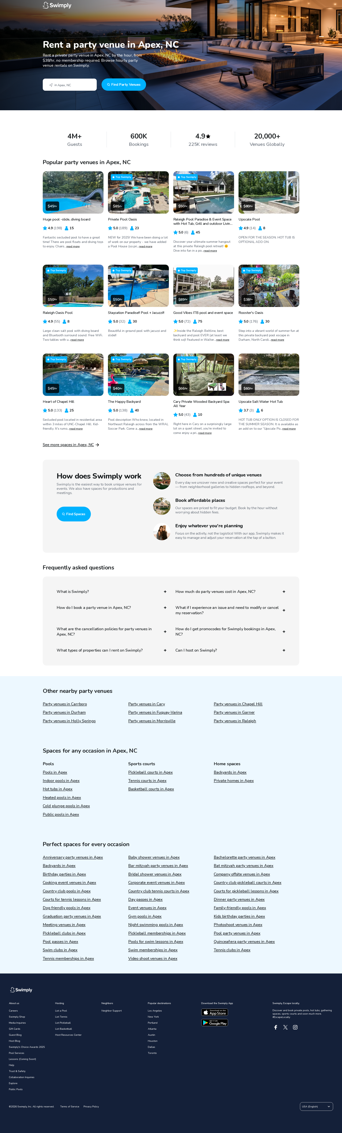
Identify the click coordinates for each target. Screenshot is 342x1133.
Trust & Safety (17, 1071)
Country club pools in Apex (66, 891)
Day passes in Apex (145, 899)
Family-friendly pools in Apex (240, 908)
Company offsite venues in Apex (242, 874)
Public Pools (16, 1089)
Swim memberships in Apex (153, 950)
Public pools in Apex (61, 814)
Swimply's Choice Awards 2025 (27, 1047)
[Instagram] (295, 1027)
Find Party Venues (125, 84)
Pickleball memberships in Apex (157, 933)
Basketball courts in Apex (151, 789)
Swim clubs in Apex (60, 950)
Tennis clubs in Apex (232, 950)
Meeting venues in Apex (64, 924)
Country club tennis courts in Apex (158, 891)
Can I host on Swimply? (196, 650)
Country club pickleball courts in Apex (247, 882)
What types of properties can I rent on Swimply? (100, 650)
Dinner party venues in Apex (239, 899)
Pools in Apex (55, 772)
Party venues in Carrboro (65, 704)
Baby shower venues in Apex (154, 857)
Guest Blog (15, 1035)
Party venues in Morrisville (151, 721)
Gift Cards (14, 1029)
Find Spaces (75, 514)
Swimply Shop (17, 1016)
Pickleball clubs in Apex (64, 933)
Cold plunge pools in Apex (66, 806)
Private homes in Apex (234, 780)
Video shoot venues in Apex (152, 958)
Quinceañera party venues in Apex (244, 941)
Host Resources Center (68, 1035)
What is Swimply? (73, 591)
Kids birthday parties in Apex (239, 916)
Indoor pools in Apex (61, 780)
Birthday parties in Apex (64, 874)
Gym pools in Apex (145, 916)
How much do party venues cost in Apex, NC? (215, 591)
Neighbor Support (112, 1010)
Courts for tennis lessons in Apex (72, 899)
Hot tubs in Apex (57, 789)
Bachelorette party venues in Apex (244, 857)
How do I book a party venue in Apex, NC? (94, 607)
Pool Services (16, 1053)
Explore (13, 1083)
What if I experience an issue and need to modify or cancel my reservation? (227, 610)
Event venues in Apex (147, 908)
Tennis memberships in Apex (68, 958)
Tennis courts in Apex (147, 780)
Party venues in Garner (234, 712)
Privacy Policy (91, 1106)
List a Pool (61, 1010)
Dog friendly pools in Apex (66, 908)
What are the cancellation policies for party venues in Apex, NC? (104, 631)
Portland (152, 1023)
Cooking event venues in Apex (69, 882)
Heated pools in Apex (62, 797)
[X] (285, 1027)
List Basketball (63, 1029)
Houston (152, 1041)
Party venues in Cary (146, 704)
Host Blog (14, 1041)
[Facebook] (276, 1027)
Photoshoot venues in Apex (238, 924)
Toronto (152, 1053)
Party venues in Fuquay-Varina (155, 712)
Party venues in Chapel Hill (238, 704)
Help (11, 1065)
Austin (151, 1035)
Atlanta (152, 1029)
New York (153, 1016)
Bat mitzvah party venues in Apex (243, 865)
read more (73, 246)
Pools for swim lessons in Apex (155, 941)
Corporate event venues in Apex (156, 882)
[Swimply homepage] (171, 5)
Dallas (151, 1047)
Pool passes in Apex (60, 941)
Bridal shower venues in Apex (155, 874)
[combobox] (70, 85)
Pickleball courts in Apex (150, 772)
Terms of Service (69, 1106)
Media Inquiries (17, 1023)
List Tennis (61, 1016)
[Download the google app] (214, 1022)
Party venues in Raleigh (235, 721)
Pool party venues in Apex (237, 933)
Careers (13, 1010)
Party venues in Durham (64, 712)
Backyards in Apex (230, 772)
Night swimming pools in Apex (155, 924)
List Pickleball (63, 1023)
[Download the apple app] (214, 1012)
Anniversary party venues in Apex (73, 857)
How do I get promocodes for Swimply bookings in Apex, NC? (225, 631)
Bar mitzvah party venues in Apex (158, 865)
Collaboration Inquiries (21, 1077)
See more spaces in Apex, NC (68, 444)
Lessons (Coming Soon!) (22, 1059)
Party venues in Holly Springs (69, 721)
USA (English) (310, 1106)
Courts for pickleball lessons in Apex (246, 891)
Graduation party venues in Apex (72, 916)
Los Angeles (155, 1010)
